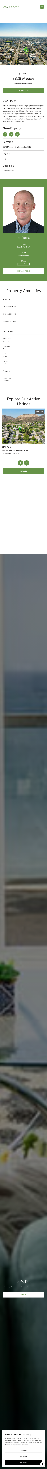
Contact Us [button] (23, 1294)
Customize (23, 1456)
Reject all (23, 1450)
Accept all (23, 1462)
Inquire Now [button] (23, 90)
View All (23, 471)
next (26, 463)
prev (20, 463)
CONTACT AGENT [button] (23, 271)
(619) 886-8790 (23, 255)
